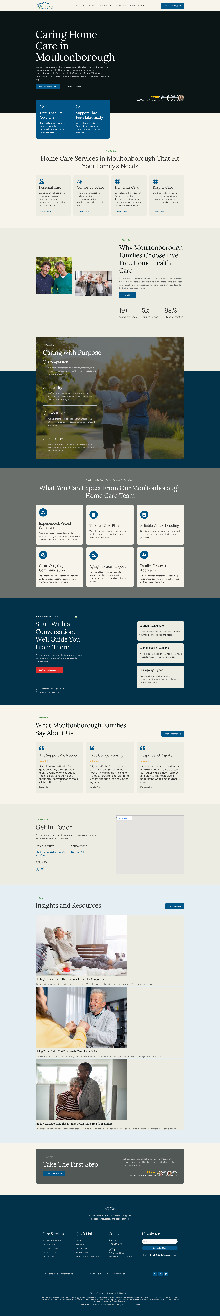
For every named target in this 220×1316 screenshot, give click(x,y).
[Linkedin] (42, 869)
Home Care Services (84, 5)
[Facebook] (155, 1274)
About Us (120, 5)
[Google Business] (160, 1274)
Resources (104, 5)
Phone (112, 1240)
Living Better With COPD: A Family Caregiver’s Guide (67, 1051)
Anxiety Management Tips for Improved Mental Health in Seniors (74, 1123)
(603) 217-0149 (78, 851)
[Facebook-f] (37, 869)
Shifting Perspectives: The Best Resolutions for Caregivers (70, 979)
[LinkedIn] (166, 1274)
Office (112, 1249)
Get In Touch (136, 5)
